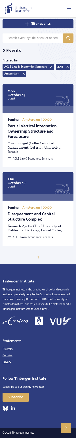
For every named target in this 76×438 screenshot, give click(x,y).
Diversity (8, 349)
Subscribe (16, 397)
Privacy (7, 362)
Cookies (7, 355)
